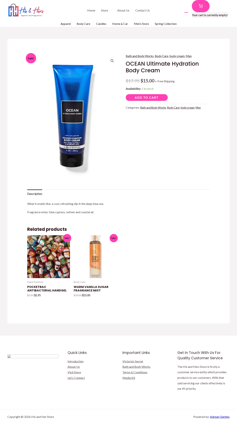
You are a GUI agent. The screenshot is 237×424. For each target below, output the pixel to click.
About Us (123, 10)
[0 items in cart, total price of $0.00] (201, 6)
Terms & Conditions (134, 372)
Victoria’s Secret (132, 361)
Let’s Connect (76, 378)
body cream (177, 56)
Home (91, 10)
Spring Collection (166, 23)
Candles (101, 23)
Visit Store (74, 372)
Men (189, 56)
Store (104, 10)
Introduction (76, 361)
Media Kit (128, 378)
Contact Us (142, 10)
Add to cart (147, 97)
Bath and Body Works (140, 56)
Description (34, 193)
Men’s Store (141, 23)
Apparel (66, 23)
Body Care (83, 23)
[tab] (34, 193)
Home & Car (120, 23)
